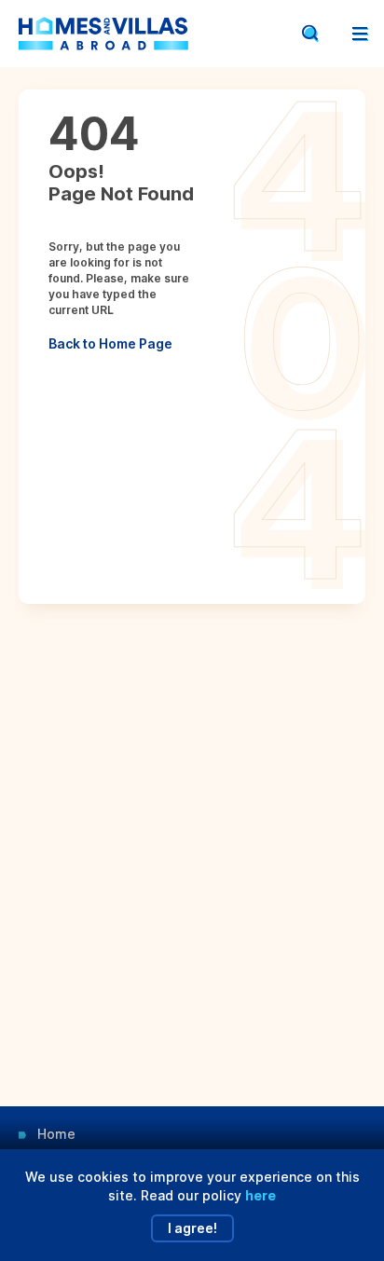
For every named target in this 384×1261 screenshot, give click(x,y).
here (260, 1195)
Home (56, 1134)
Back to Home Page (110, 343)
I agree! (192, 1228)
